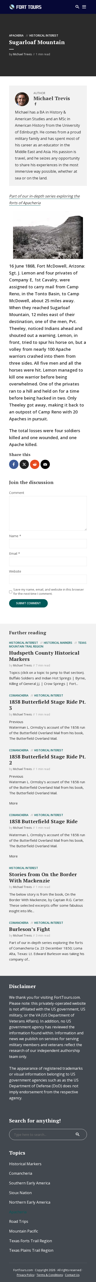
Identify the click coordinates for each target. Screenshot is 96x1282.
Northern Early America (29, 1202)
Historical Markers (58, 643)
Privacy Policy (25, 1275)
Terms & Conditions (50, 1275)
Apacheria (16, 35)
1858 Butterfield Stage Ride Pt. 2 (47, 759)
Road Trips (18, 1221)
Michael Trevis (22, 54)
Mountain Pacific (23, 1231)
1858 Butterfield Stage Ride (43, 821)
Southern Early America (29, 1183)
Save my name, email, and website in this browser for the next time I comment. (48, 591)
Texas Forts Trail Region (30, 1240)
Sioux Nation (20, 1192)
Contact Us (72, 1275)
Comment (16, 493)
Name (15, 536)
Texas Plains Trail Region (31, 1250)
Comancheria (18, 695)
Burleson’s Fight (29, 929)
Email (14, 554)
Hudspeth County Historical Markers (44, 655)
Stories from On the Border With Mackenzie (43, 877)
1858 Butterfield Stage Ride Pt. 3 (47, 704)
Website (15, 571)
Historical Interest (43, 35)
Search (77, 1134)
